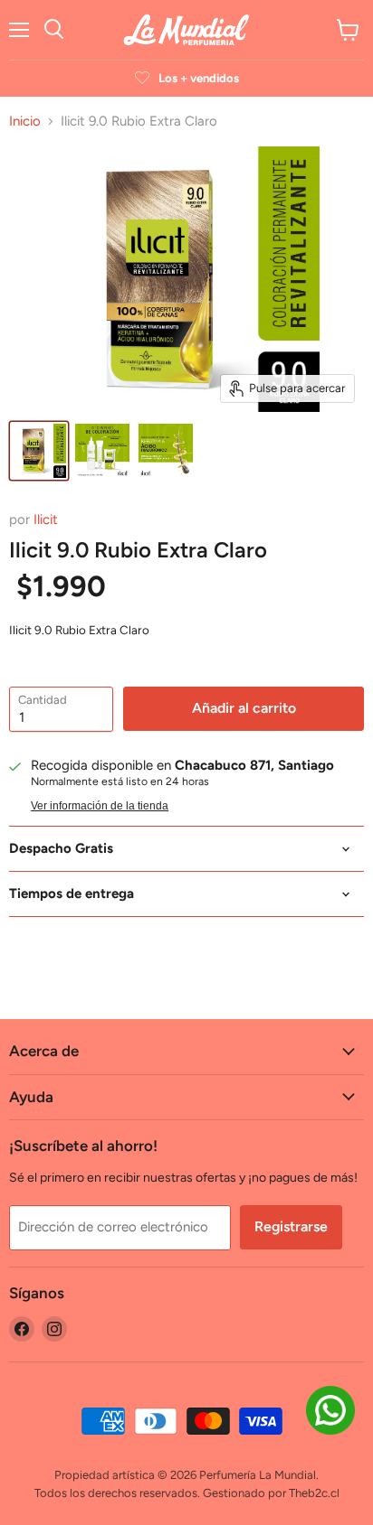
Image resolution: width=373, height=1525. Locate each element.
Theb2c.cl (314, 1493)
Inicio (25, 121)
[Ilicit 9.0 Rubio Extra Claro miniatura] (39, 451)
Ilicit (45, 519)
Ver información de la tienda (99, 806)
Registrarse (291, 1226)
